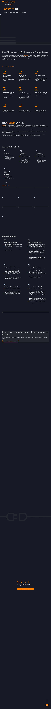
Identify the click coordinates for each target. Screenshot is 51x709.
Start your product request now (25, 589)
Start (5, 4)
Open (47, 705)
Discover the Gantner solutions (10, 341)
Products (8, 4)
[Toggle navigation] (48, 2)
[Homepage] (8, 1)
